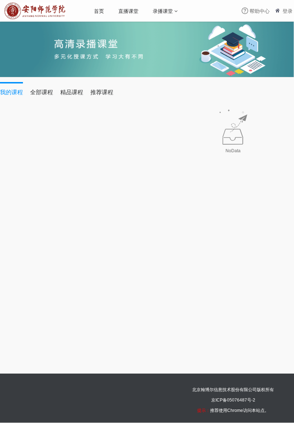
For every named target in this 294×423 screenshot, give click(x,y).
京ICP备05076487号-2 (233, 400)
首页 (99, 10)
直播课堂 (128, 10)
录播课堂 (163, 10)
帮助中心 (260, 10)
